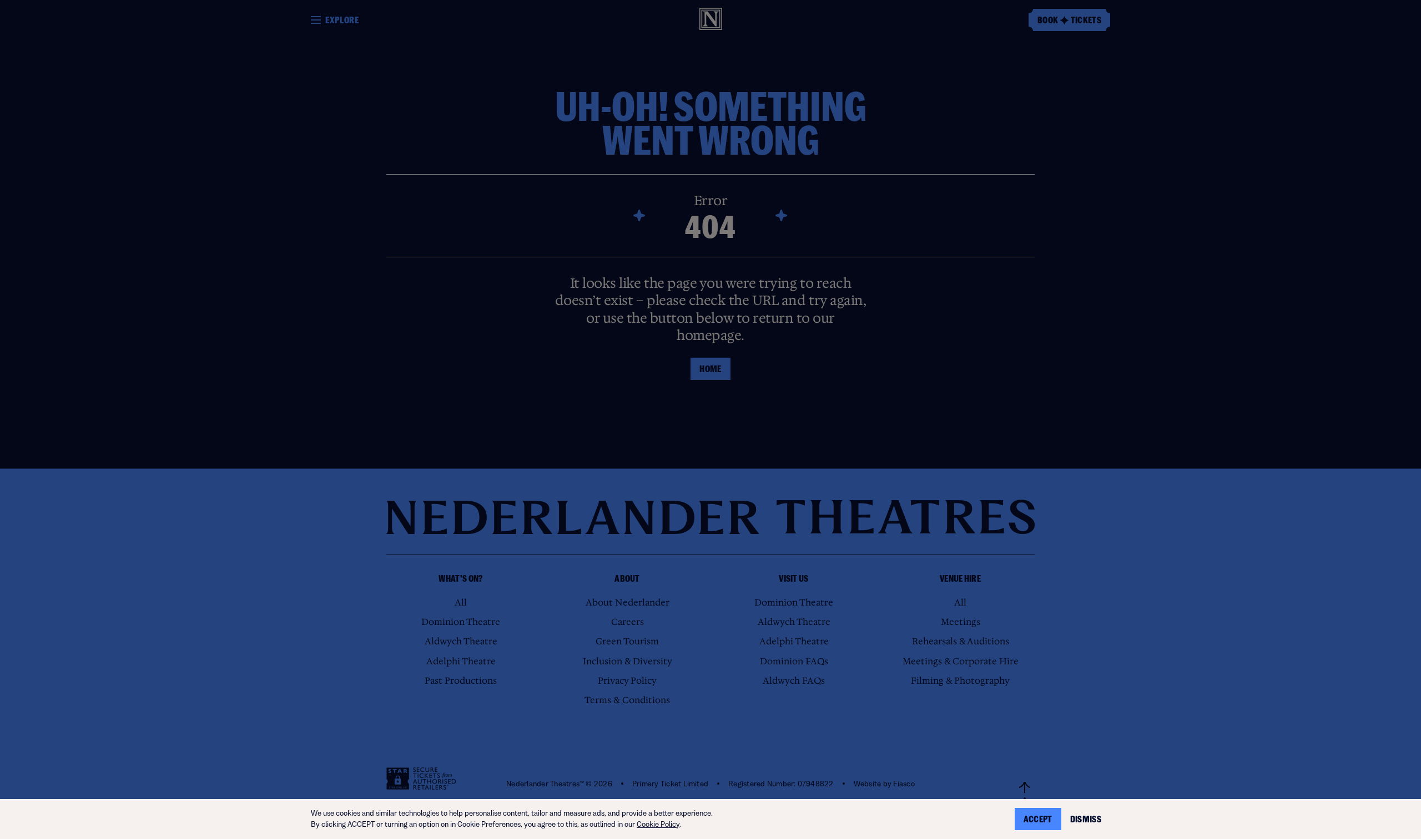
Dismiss (1085, 819)
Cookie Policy (658, 824)
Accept (1038, 819)
